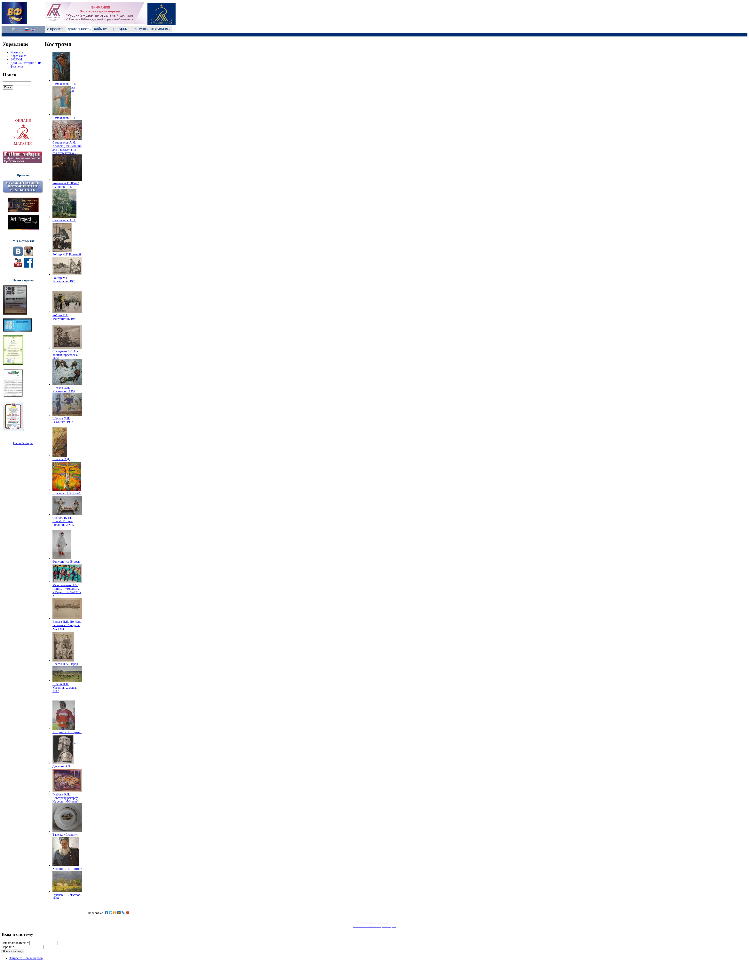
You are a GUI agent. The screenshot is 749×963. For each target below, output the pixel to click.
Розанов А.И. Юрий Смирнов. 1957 (65, 185)
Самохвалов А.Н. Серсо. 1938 (64, 119)
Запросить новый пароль (26, 958)
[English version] (33, 31)
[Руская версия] (26, 31)
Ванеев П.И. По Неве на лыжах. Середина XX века (66, 625)
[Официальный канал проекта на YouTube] (18, 266)
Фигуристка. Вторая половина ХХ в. (66, 563)
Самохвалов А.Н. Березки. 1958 (64, 222)
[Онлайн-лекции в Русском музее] (22, 162)
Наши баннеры (23, 443)
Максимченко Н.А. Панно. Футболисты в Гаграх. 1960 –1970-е (66, 590)
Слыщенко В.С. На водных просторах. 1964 (65, 355)
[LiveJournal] (123, 912)
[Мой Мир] (119, 912)
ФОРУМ (16, 59)
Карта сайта (18, 56)
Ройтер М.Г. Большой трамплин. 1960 (66, 256)
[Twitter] (111, 912)
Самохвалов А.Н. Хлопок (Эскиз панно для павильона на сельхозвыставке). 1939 (67, 149)
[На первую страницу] (13, 31)
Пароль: (8, 947)
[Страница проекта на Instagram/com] (28, 255)
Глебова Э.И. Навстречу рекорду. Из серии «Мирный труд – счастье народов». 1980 (65, 801)
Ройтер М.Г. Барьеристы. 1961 (64, 279)
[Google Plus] (127, 912)
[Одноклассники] (115, 912)
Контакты (17, 52)
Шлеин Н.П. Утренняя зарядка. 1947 (64, 687)
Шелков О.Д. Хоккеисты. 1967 (63, 389)
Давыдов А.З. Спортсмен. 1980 (63, 768)
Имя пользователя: (15, 942)
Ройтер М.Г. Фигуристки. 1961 (64, 317)
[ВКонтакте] (107, 912)
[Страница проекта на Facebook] (28, 266)
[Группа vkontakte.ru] (18, 255)
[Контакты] (20, 31)
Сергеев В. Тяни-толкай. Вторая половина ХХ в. (63, 521)
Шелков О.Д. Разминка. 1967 (62, 420)
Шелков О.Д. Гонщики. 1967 (62, 461)
